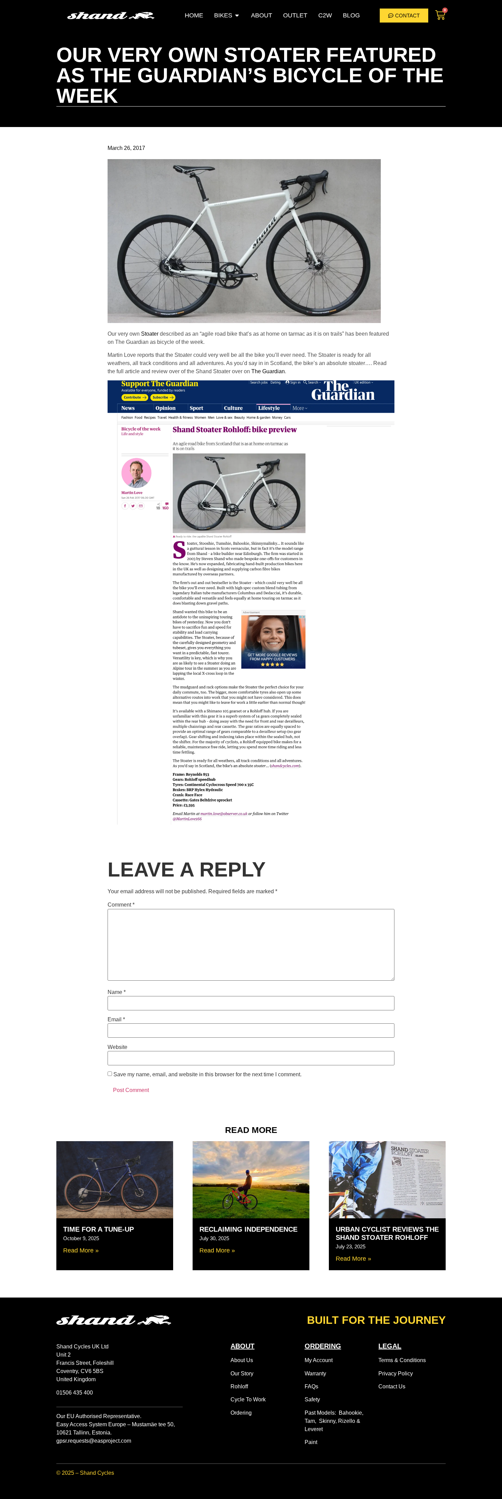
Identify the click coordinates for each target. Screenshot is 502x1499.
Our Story (242, 1373)
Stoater (149, 334)
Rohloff (239, 1386)
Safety (312, 1399)
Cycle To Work (248, 1399)
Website (117, 1047)
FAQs (311, 1386)
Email (116, 1019)
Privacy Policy (395, 1373)
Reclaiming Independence (248, 1229)
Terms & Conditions (402, 1360)
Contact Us (391, 1386)
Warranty (315, 1373)
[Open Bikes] (237, 15)
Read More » (81, 1250)
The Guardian (268, 371)
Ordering (241, 1413)
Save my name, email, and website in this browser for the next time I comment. (207, 1074)
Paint (311, 1442)
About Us (242, 1360)
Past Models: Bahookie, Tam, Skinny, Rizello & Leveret (334, 1421)
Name (117, 992)
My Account (319, 1360)
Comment (121, 905)
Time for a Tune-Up (98, 1229)
